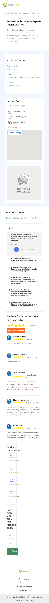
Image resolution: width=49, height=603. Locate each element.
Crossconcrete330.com (17, 85)
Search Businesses (24, 587)
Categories (24, 579)
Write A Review (16, 330)
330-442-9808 (12, 69)
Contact (24, 590)
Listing (14, 13)
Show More (12, 127)
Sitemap (29, 600)
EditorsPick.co (28, 597)
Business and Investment (28, 13)
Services (24, 583)
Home (7, 13)
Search (15, 551)
